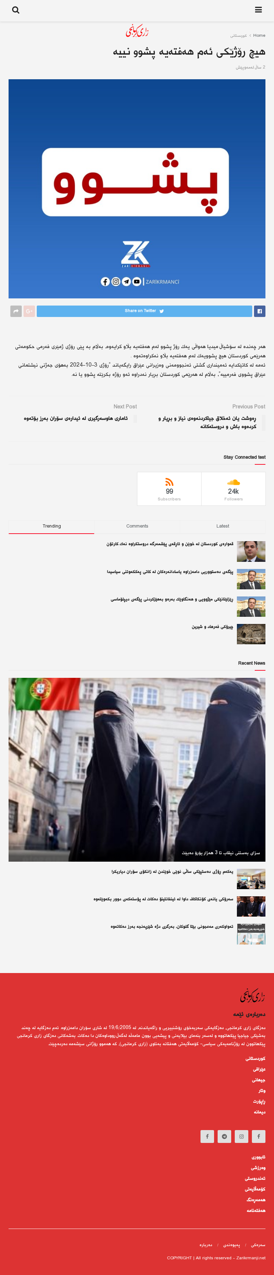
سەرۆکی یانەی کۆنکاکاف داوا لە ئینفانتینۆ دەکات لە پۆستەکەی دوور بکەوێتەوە (163, 899)
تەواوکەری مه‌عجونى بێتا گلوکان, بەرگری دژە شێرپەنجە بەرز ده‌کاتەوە (172, 926)
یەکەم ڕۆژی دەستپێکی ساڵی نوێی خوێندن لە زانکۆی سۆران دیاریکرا (172, 871)
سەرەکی (258, 1245)
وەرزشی (258, 1167)
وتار (262, 1090)
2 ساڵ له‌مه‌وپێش (250, 67)
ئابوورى (258, 1157)
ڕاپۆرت (259, 1101)
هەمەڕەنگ (256, 1200)
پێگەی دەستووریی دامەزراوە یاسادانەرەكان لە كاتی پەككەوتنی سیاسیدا (170, 572)
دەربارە (205, 1245)
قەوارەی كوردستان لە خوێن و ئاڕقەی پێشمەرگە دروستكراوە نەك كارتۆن (170, 544)
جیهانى (258, 1080)
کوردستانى (255, 1058)
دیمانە (259, 1112)
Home (259, 36)
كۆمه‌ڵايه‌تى (255, 1189)
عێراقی (259, 1069)
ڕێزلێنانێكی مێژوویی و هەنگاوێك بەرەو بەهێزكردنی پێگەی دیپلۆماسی (172, 599)
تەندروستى (255, 1178)
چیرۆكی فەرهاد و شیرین (212, 627)
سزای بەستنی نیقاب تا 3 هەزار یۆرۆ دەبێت (221, 853)
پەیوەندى (231, 1245)
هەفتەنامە (256, 1210)
